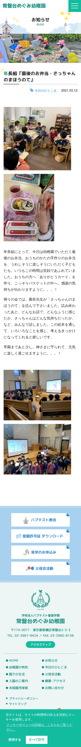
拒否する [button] (15, 739)
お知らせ (51, 660)
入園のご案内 (18, 681)
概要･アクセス (55, 681)
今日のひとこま (46, 90)
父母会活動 (53, 674)
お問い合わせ (54, 688)
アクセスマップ (40, 645)
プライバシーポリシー (23, 698)
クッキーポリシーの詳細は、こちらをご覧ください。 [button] (39, 727)
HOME (13, 660)
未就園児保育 (18, 688)
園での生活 (17, 674)
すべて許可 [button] (37, 739)
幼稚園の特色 (18, 667)
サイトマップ (18, 704)
